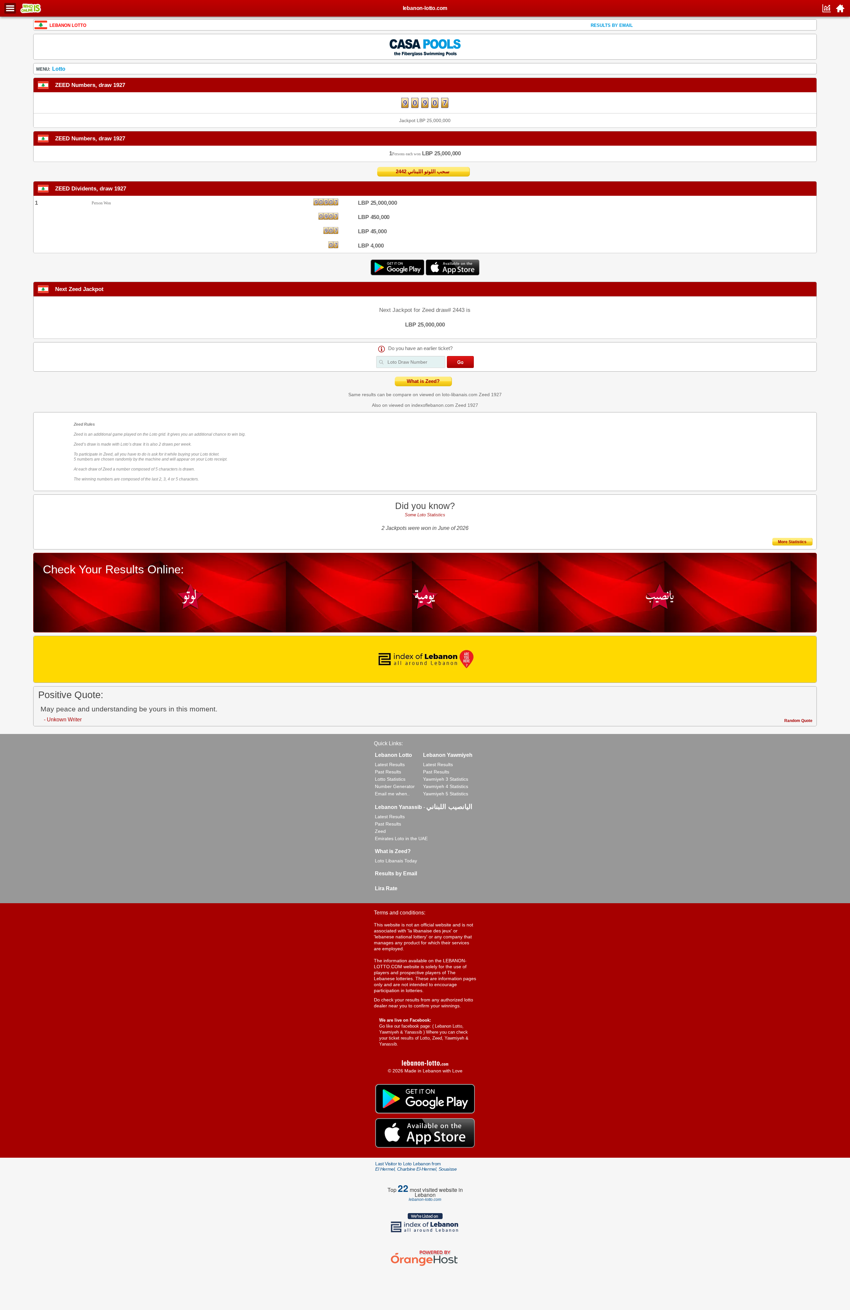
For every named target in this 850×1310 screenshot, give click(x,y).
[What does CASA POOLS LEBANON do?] (425, 46)
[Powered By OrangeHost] (425, 1266)
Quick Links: (388, 743)
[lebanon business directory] (425, 659)
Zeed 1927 (490, 394)
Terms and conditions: (399, 912)
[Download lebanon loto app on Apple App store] (452, 273)
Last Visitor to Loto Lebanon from (416, 1166)
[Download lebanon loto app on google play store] (398, 273)
